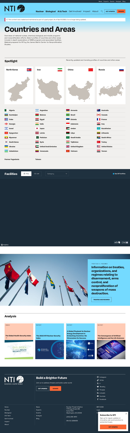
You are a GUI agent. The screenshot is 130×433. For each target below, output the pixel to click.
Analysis (118, 1)
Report (39, 325)
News (100, 1)
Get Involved (75, 11)
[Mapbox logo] (5, 245)
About (95, 11)
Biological (51, 11)
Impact (86, 11)
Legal (98, 410)
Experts (106, 1)
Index (7, 325)
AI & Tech (62, 11)
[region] (65, 212)
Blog (123, 1)
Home (6, 407)
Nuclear (40, 11)
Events (112, 1)
